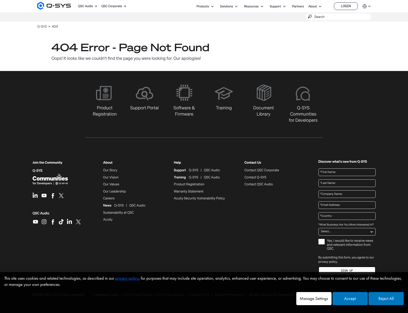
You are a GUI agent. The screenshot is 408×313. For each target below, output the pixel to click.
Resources (251, 6)
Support (275, 6)
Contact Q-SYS (255, 177)
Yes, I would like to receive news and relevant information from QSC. (350, 245)
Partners (298, 6)
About (312, 6)
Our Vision (111, 177)
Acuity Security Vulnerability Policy (199, 198)
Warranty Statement (189, 191)
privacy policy (327, 262)
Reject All (386, 298)
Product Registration (189, 184)
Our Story (110, 170)
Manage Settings (314, 298)
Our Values (111, 184)
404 (55, 26)
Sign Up (347, 271)
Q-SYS (42, 26)
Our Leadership (114, 191)
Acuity (108, 219)
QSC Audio (41, 215)
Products (202, 6)
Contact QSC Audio (258, 184)
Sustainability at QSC (118, 212)
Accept (350, 298)
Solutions (226, 6)
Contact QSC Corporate (261, 170)
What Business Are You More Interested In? (346, 225)
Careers (109, 198)
